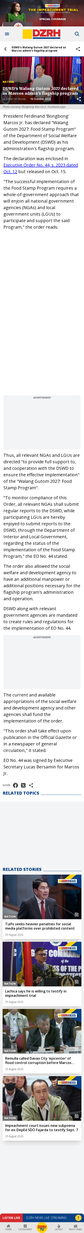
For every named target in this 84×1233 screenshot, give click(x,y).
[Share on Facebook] (15, 785)
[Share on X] (23, 785)
